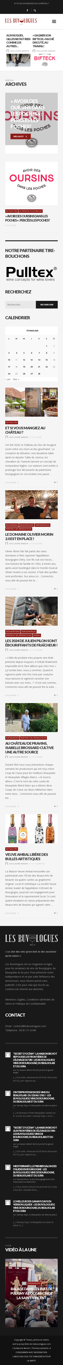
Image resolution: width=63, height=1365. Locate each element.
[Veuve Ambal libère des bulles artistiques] (25, 828)
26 (24, 373)
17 (9, 366)
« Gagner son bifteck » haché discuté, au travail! (43, 41)
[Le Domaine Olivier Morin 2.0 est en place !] (25, 504)
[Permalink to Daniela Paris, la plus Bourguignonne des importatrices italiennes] (7, 1167)
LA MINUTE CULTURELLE (30, 211)
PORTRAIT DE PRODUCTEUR (18, 529)
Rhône (36, 635)
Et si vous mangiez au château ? (31, 3)
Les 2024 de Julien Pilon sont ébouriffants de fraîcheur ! (31, 642)
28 (39, 373)
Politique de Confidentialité (30, 1003)
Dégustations (26, 525)
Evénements (12, 738)
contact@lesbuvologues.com (29, 1026)
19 (24, 366)
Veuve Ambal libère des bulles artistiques (26, 856)
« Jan (8, 379)
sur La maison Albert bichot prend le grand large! (33, 1071)
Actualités (11, 211)
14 (39, 359)
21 (39, 366)
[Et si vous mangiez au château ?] (25, 402)
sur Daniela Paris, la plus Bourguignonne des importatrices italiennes (34, 1180)
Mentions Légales (15, 999)
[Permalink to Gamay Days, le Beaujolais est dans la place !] (7, 1093)
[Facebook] (27, 10)
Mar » (16, 379)
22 (47, 366)
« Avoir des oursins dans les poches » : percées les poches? (27, 218)
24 (9, 373)
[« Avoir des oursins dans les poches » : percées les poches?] (25, 183)
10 (9, 359)
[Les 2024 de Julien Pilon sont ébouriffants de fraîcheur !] (25, 611)
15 (47, 359)
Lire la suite (11, 482)
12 (24, 359)
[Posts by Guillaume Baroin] (7, 51)
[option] (18, 50)
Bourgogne (12, 525)
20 (31, 366)
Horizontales (43, 525)
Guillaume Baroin (19, 51)
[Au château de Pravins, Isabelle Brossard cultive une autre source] (25, 717)
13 (31, 359)
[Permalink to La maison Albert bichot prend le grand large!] (7, 1054)
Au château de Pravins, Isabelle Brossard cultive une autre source (29, 747)
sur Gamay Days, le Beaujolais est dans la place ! (35, 1106)
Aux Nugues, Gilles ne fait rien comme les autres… (18, 41)
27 (31, 373)
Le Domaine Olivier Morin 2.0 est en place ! (29, 536)
